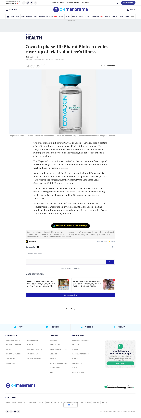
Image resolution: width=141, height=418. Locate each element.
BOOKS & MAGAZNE (34, 359)
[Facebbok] (7, 411)
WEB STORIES (124, 16)
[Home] (8, 16)
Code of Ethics (78, 372)
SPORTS (67, 16)
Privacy (53, 359)
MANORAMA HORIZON (13, 345)
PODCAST (115, 16)
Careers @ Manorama (58, 363)
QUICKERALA (10, 363)
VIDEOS (107, 16)
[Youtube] (31, 3)
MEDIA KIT (53, 354)
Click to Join (120, 363)
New (55, 16)
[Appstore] (96, 387)
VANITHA (30, 345)
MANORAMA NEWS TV (34, 349)
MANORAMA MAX (33, 354)
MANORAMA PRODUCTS (58, 349)
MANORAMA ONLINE (58, 3)
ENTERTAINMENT (26, 16)
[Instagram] (27, 3)
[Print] (38, 66)
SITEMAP (75, 359)
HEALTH (74, 16)
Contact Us (55, 345)
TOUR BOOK (97, 16)
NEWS (35, 16)
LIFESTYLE (41, 403)
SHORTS (104, 403)
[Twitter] (35, 3)
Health (49, 403)
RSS (51, 372)
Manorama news (73, 3)
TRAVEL (87, 16)
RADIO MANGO (11, 359)
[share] (32, 66)
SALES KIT (75, 345)
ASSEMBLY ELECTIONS (48, 16)
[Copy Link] (43, 66)
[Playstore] (81, 387)
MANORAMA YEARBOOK (14, 354)
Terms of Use (55, 368)
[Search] (116, 3)
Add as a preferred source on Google (71, 225)
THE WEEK (9, 349)
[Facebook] (24, 3)
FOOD (81, 16)
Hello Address (32, 340)
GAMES (61, 16)
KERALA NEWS (15, 16)
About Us (53, 340)
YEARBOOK (85, 3)
